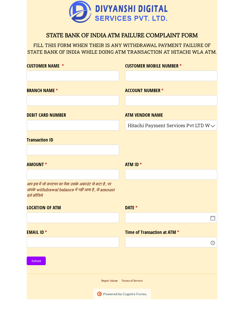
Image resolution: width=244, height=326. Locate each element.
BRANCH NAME (50, 90)
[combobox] (171, 125)
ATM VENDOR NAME (144, 115)
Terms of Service (132, 280)
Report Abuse (109, 280)
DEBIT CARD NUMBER (46, 115)
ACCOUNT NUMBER (152, 90)
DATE (139, 207)
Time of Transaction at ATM (160, 232)
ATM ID (141, 164)
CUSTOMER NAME (53, 66)
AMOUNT (45, 164)
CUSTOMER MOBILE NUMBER (161, 66)
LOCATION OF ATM (44, 207)
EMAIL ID (45, 232)
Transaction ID (40, 140)
